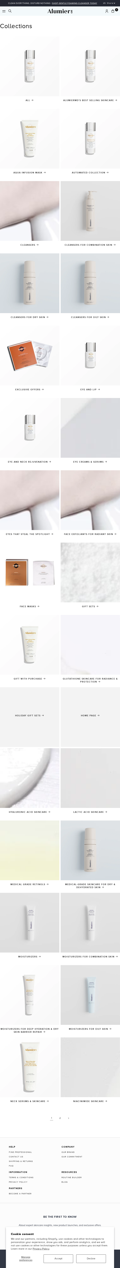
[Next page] (68, 1118)
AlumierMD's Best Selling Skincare (88, 100)
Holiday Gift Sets (28, 715)
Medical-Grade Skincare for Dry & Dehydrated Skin (90, 886)
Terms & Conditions (21, 1177)
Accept (58, 1258)
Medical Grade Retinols (27, 884)
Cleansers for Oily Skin (88, 317)
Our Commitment (72, 1157)
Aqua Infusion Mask (27, 172)
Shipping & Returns (21, 1161)
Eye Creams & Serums (88, 462)
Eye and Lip (88, 389)
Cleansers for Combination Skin (88, 245)
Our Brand (68, 1152)
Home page (88, 715)
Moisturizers (28, 956)
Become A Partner (20, 1194)
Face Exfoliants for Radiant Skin (88, 534)
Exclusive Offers (27, 389)
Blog (65, 1182)
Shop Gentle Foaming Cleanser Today (74, 3)
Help (12, 1147)
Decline (91, 1258)
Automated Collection (88, 172)
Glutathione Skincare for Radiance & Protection (90, 680)
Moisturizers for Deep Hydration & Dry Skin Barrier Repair (30, 1030)
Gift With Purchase (28, 678)
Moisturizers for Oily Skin (88, 1029)
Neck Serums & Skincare (27, 1101)
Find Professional (20, 1152)
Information (18, 1172)
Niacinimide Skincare (88, 1101)
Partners (15, 1188)
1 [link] (51, 1118)
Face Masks (28, 606)
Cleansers (27, 245)
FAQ (11, 1166)
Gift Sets (88, 606)
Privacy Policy (41, 1248)
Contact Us (16, 1157)
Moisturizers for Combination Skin (88, 956)
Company (68, 1147)
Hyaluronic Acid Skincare (28, 812)
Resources (69, 1172)
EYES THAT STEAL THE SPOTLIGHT (28, 534)
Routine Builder (72, 1177)
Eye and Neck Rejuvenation (28, 462)
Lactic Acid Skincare (88, 812)
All (28, 100)
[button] (3, 11)
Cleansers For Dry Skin (28, 317)
